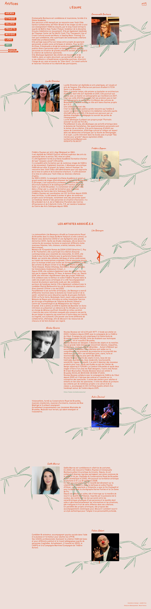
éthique (10, 18)
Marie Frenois (142, 605)
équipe (12, 50)
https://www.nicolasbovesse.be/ (75, 392)
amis (8, 45)
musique (10, 34)
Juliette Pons (142, 603)
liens (9, 39)
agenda (10, 13)
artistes (13, 51)
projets (11, 29)
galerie (10, 24)
